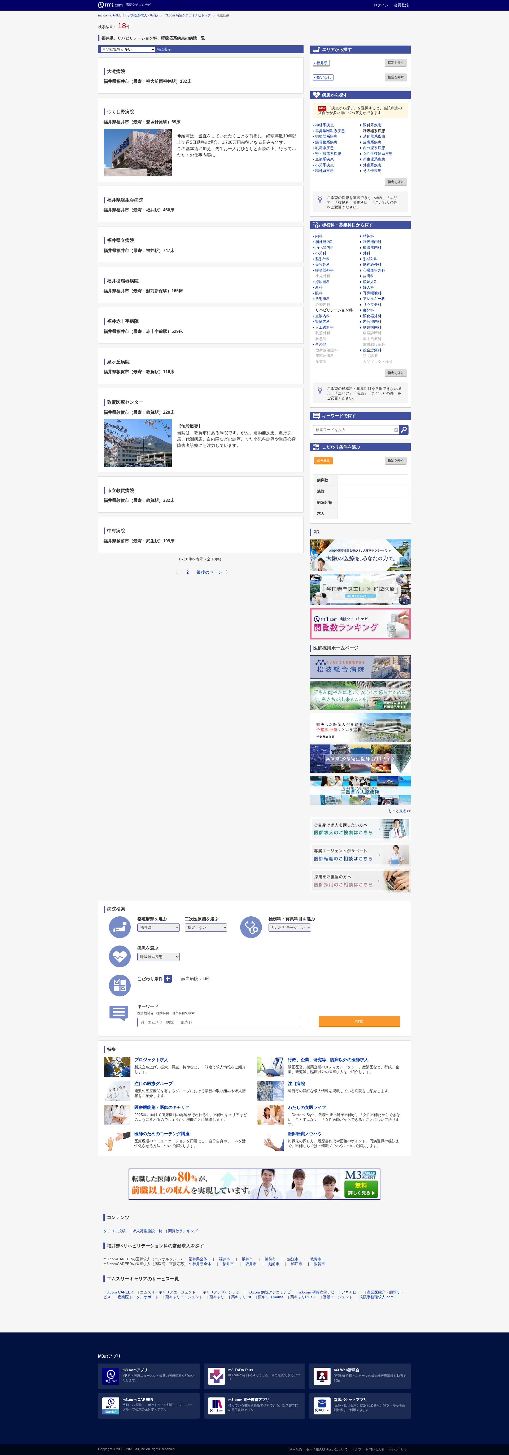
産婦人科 (370, 282)
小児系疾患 (324, 165)
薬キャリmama (270, 1297)
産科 (319, 287)
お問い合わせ (375, 1449)
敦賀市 (315, 1259)
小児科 (320, 253)
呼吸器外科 (324, 270)
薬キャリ (216, 1297)
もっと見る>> (399, 811)
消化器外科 (372, 316)
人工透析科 (324, 327)
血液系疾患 (324, 159)
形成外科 (370, 259)
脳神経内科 (324, 241)
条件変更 (323, 460)
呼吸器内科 (372, 241)
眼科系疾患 (372, 125)
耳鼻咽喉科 (372, 293)
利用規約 (295, 1449)
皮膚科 (368, 276)
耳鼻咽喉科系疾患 (330, 131)
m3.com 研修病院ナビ (316, 1292)
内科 (319, 236)
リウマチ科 (372, 304)
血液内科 (322, 316)
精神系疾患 (324, 170)
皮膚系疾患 (372, 142)
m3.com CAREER (118, 1292)
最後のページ (209, 572)
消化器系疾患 (374, 136)
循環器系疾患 (326, 136)
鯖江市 (293, 1259)
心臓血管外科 (374, 270)
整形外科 (322, 259)
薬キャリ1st (241, 1297)
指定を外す (396, 62)
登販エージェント (338, 1297)
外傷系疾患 (372, 165)
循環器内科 (372, 247)
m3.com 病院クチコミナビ (269, 1292)
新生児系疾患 (374, 159)
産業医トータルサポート (138, 1297)
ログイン (381, 5)
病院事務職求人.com (376, 1297)
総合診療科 (372, 350)
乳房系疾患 (324, 148)
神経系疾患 (324, 125)
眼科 (319, 293)
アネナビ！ (350, 1292)
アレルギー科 (374, 299)
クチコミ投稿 (114, 1231)
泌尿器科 (322, 282)
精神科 (368, 236)
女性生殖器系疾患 (378, 153)
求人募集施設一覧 (147, 1231)
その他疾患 (372, 170)
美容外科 (322, 264)
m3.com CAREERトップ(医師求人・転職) (128, 15)
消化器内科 (324, 247)
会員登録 (401, 5)
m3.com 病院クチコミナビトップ (187, 15)
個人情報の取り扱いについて (327, 1449)
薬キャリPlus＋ (303, 1297)
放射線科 (322, 299)
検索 (359, 1021)
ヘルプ (356, 1449)
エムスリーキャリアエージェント (168, 1292)
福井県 (322, 63)
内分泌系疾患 (374, 148)
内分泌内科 (372, 321)
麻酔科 (368, 310)
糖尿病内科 (372, 327)
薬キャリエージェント (184, 1297)
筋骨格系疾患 (326, 142)
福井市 (224, 1259)
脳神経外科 (372, 264)
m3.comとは (398, 1449)
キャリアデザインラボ (221, 1292)
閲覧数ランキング (183, 1231)
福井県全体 (198, 1259)
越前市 (270, 1259)
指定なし (324, 77)
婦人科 (368, 287)
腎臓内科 (322, 321)
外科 (366, 253)
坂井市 (247, 1259)
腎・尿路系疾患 (328, 153)
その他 (320, 344)
